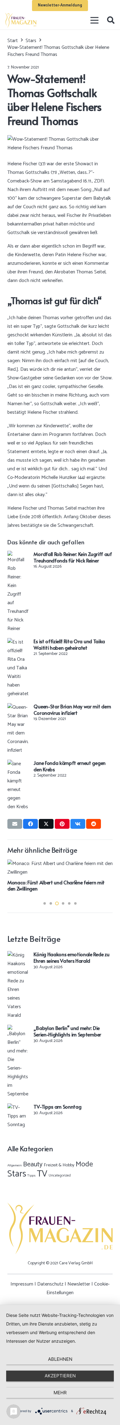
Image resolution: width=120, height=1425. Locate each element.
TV (42, 1174)
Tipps (31, 1175)
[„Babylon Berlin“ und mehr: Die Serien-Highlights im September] (17, 1029)
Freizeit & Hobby (59, 1165)
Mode (84, 1164)
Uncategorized (60, 1175)
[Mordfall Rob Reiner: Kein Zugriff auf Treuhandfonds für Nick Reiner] (17, 555)
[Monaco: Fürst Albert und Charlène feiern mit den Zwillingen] (60, 863)
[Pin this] (62, 824)
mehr (60, 1393)
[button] (110, 20)
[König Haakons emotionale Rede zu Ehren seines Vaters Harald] (17, 955)
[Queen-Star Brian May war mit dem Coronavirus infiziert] (17, 707)
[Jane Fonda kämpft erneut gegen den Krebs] (17, 764)
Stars (16, 1174)
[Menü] (95, 20)
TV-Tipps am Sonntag (57, 1106)
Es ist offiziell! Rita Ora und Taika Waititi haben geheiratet (69, 644)
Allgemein (14, 1165)
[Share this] (30, 824)
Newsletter (78, 1284)
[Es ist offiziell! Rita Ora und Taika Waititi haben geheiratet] (17, 642)
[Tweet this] (46, 824)
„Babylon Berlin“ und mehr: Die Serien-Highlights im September (67, 1031)
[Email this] (14, 824)
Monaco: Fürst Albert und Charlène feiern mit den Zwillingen (56, 885)
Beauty (32, 1164)
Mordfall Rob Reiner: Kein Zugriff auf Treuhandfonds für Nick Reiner (73, 557)
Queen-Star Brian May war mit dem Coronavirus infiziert (72, 709)
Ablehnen (60, 1359)
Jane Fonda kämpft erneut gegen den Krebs (69, 766)
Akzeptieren (60, 1376)
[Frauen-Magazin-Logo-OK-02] (20, 20)
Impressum (21, 1284)
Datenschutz (50, 1284)
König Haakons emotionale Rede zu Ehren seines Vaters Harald (71, 957)
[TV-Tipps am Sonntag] (17, 1107)
